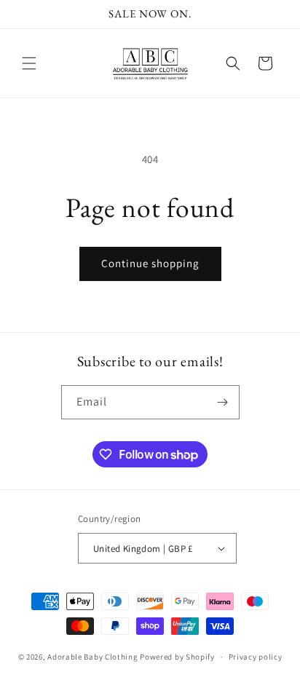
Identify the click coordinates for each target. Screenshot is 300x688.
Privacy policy (256, 657)
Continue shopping (150, 263)
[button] (29, 63)
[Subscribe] (223, 402)
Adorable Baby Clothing (92, 657)
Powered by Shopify (177, 657)
